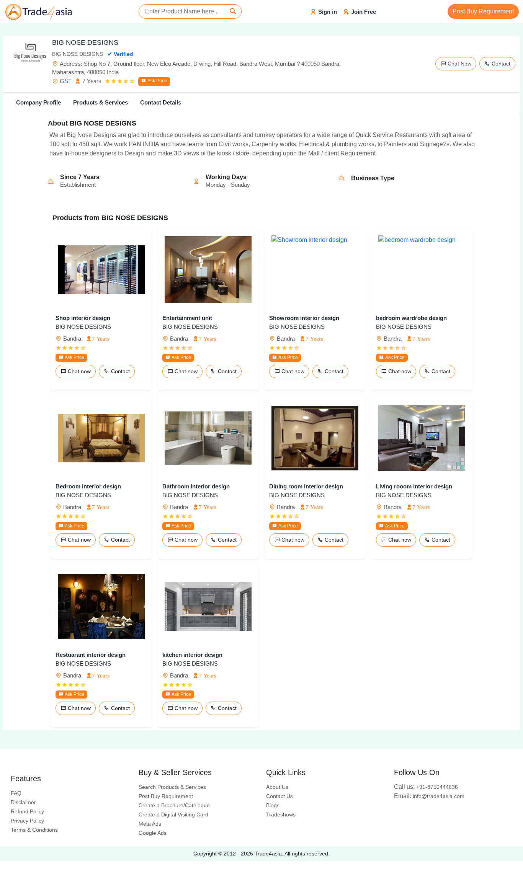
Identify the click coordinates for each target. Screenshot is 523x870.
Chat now (78, 371)
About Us (277, 787)
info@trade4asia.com (429, 796)
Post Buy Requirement (483, 11)
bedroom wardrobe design (411, 318)
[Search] (232, 11)
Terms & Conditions (34, 830)
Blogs (272, 805)
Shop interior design (83, 318)
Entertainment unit (187, 318)
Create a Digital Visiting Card (173, 814)
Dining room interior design (306, 486)
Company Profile (38, 102)
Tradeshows (281, 814)
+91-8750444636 (426, 787)
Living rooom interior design (414, 486)
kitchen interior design (192, 654)
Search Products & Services (172, 787)
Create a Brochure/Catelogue (174, 805)
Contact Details (160, 102)
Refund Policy (27, 811)
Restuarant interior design (91, 654)
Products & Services (100, 102)
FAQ (16, 793)
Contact (500, 63)
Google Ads (153, 833)
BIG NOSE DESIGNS (83, 326)
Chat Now (458, 63)
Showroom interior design (304, 318)
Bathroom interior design (196, 486)
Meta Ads (150, 824)
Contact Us (279, 796)
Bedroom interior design (88, 486)
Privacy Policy (27, 821)
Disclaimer (23, 802)
